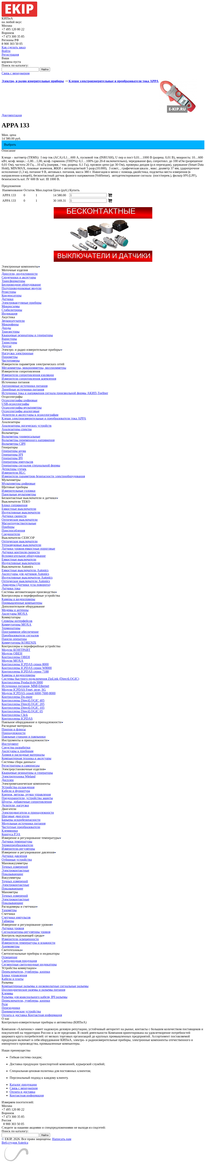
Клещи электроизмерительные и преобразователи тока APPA (44, 418)
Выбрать (10, 144)
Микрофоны (10, 324)
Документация (12, 115)
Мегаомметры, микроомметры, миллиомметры (34, 367)
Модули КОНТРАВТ (16, 650)
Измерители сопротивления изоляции (28, 375)
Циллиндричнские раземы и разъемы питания (33, 989)
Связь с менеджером (16, 73)
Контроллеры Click (15, 715)
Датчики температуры (17, 841)
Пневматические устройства (21, 1011)
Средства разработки (16, 747)
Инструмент (10, 744)
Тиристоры (9, 342)
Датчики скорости (14, 516)
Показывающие (12, 874)
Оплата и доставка (15, 1015)
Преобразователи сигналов (20, 635)
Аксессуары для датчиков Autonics (25, 574)
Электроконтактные (15, 870)
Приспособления (13, 530)
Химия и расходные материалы (23, 754)
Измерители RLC (14, 472)
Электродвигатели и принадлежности (28, 812)
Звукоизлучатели (13, 320)
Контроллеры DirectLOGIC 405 (23, 700)
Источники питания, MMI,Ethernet (25, 686)
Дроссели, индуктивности (20, 273)
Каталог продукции (23, 1084)
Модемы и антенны (15, 610)
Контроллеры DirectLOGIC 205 (23, 704)
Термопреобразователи (17, 845)
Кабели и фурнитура (16, 791)
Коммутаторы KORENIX (19, 642)
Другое (6, 346)
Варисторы (9, 339)
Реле (5, 1004)
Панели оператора (14, 639)
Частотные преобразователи (21, 827)
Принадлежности (14, 733)
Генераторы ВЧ (12, 458)
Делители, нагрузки (15, 805)
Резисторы (9, 292)
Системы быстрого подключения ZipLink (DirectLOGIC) (40, 678)
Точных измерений (15, 866)
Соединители (11, 534)
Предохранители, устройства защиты (27, 798)
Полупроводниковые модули (21, 288)
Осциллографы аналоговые (20, 411)
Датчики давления (14, 856)
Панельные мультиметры (19, 494)
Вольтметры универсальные (21, 436)
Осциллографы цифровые (19, 400)
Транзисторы (11, 331)
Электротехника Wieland (18, 776)
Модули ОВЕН (12, 653)
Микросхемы (11, 306)
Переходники (11, 1008)
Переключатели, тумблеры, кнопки (26, 971)
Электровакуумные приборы (21, 302)
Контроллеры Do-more (17, 697)
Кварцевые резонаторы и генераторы (27, 335)
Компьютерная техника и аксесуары (26, 758)
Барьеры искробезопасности (21, 819)
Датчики (7, 299)
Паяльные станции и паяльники (24, 736)
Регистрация (10, 54)
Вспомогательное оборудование (24, 555)
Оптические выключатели (20, 519)
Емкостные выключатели (19, 508)
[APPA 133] (178, 112)
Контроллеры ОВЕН (16, 657)
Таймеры (8, 921)
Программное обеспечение (20, 631)
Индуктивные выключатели (21, 512)
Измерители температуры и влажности (28, 942)
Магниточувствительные (19, 523)
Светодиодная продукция (19, 960)
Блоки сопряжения (14, 505)
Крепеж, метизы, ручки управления (26, 794)
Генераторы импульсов (17, 461)
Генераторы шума (14, 451)
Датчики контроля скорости (21, 552)
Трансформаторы (13, 281)
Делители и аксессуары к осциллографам (30, 414)
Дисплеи (8, 780)
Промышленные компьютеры (22, 602)
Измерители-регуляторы (18, 848)
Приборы (8, 527)
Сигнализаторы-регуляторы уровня (26, 932)
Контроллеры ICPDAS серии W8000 (27, 668)
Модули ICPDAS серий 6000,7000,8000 (29, 693)
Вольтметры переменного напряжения (28, 440)
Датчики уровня (13, 928)
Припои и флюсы (14, 729)
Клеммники (10, 830)
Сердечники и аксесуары (19, 277)
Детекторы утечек (14, 469)
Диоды (6, 328)
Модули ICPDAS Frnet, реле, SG (24, 689)
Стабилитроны (12, 310)
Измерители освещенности (20, 939)
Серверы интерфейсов (17, 621)
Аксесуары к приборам (17, 751)
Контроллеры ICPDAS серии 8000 (25, 664)
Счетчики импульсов (16, 917)
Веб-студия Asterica (15, 1142)
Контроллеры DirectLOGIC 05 (22, 711)
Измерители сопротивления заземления (29, 378)
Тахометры (9, 910)
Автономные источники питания (24, 386)
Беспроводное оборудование (21, 284)
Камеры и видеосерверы (18, 599)
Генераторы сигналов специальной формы (31, 465)
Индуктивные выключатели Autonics (27, 577)
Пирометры (10, 357)
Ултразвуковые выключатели (21, 545)
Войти (6, 51)
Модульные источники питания (23, 823)
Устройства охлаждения (18, 787)
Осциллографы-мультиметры (22, 407)
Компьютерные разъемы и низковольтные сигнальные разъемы (45, 986)
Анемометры (11, 946)
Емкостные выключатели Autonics (25, 570)
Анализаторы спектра (17, 429)
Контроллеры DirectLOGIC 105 (23, 707)
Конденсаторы (12, 295)
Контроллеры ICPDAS (17, 718)
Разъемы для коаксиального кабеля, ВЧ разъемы (34, 997)
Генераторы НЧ (12, 454)
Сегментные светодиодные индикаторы (29, 964)
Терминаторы (11, 628)
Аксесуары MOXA (15, 613)
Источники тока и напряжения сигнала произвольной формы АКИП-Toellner (55, 393)
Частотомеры (11, 360)
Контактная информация (45, 1015)
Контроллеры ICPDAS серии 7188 (25, 671)
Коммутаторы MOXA (16, 624)
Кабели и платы (13, 979)
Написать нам (61, 1139)
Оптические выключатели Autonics (26, 581)
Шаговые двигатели (15, 816)
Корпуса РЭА (11, 834)
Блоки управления (14, 975)
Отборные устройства (17, 859)
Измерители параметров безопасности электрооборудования (43, 476)
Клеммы (7, 993)
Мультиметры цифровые (18, 483)
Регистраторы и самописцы (21, 765)
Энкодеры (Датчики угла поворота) (26, 584)
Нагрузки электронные (17, 353)
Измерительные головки (18, 490)
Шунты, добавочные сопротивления (27, 801)
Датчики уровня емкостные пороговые (28, 548)
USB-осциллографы (15, 404)
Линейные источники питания (23, 389)
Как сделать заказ (14, 47)
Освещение (9, 957)
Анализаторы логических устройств (27, 425)
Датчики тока (11, 588)
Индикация (9, 313)
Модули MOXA (12, 660)
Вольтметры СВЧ (13, 443)
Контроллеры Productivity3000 (22, 682)
